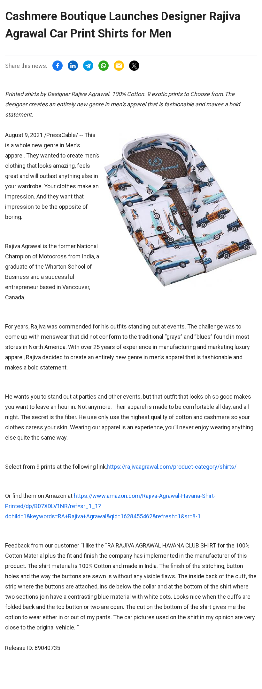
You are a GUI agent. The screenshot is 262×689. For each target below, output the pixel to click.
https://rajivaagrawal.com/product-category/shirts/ (171, 466)
